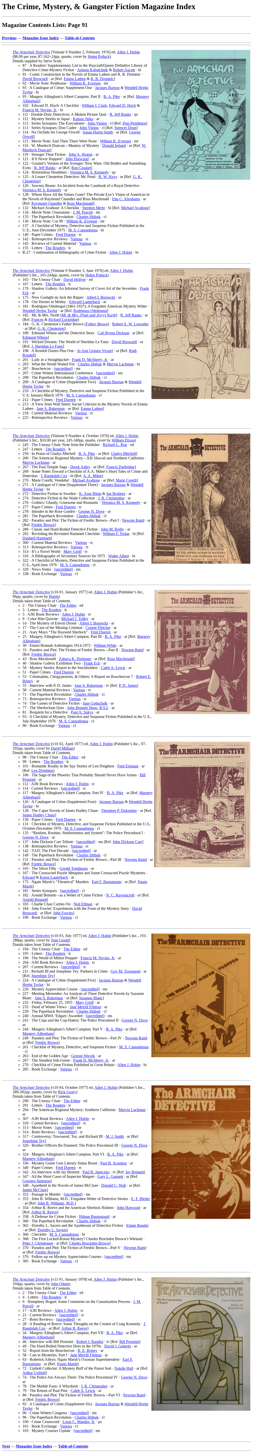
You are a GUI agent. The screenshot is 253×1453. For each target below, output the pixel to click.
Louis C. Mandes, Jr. (79, 1422)
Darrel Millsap (62, 748)
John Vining (97, 123)
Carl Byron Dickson (113, 333)
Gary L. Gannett (110, 1176)
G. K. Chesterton (51, 328)
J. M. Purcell (83, 212)
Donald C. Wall (113, 1185)
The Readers (55, 248)
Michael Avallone (134, 208)
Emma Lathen (75, 79)
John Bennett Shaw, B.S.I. (87, 708)
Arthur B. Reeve (44, 1212)
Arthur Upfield (34, 1373)
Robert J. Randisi (89, 1342)
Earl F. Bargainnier (107, 882)
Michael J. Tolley (74, 619)
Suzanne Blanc (91, 998)
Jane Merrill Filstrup (85, 1007)
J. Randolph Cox (54, 476)
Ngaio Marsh (67, 1364)
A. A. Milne (92, 476)
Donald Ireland (114, 145)
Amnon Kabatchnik (92, 70)
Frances (37, 319)
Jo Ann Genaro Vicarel (95, 351)
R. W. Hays (108, 177)
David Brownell (35, 79)
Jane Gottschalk (95, 703)
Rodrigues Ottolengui (90, 311)
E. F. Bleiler (140, 1199)
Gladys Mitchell (123, 453)
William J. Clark (94, 105)
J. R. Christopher (111, 498)
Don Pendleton (134, 123)
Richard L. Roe (115, 445)
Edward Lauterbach (84, 302)
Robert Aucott (124, 70)
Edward (28, 877)
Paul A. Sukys (82, 712)
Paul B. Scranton (113, 1163)
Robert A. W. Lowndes (130, 324)
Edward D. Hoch (122, 105)
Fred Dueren (66, 234)
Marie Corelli (126, 480)
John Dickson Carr (127, 842)
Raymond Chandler (46, 203)
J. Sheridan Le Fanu (47, 346)
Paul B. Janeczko (96, 1172)
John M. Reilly (112, 529)
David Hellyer (74, 279)
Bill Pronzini (129, 1342)
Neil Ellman (83, 904)
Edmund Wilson (35, 337)
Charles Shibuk (89, 217)
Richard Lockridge (63, 319)
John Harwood (77, 159)
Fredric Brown (42, 525)
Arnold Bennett (34, 899)
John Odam (60, 1284)
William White (105, 645)
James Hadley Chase (38, 815)
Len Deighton (42, 770)
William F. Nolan (116, 534)
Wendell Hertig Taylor (39, 311)
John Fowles (63, 913)
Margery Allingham (37, 1033)
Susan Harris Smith (98, 132)
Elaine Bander (137, 1225)
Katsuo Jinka (83, 119)
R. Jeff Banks (120, 114)
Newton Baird (133, 520)
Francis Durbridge (120, 467)
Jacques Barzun (107, 88)
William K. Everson (85, 83)
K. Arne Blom (90, 494)
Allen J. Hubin (128, 52)
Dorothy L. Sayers (52, 1230)
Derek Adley (80, 467)
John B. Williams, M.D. (56, 1203)
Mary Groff (72, 551)
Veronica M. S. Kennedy (89, 172)
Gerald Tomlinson (74, 868)
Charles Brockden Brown (89, 1243)
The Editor (68, 605)
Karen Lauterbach (54, 877)
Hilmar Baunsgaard (94, 1216)
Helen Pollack (99, 56)
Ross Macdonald (80, 203)
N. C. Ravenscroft (120, 895)
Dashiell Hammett (36, 538)
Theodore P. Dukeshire (119, 810)
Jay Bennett (135, 1172)
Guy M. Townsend (125, 971)
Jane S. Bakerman (51, 408)
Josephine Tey (42, 976)
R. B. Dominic (102, 79)
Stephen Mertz (93, 208)
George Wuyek (83, 1056)
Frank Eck (92, 663)
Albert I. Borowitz (100, 297)
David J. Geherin (117, 1346)
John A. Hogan (80, 154)
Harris (54, 596)
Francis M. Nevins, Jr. (39, 110)
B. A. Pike (112, 96)
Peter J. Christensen (37, 1243)
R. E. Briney (87, 1350)
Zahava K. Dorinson (75, 659)
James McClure (34, 1190)
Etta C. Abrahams (126, 199)
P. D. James (128, 685)
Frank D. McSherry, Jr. (90, 360)
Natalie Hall (123, 1368)
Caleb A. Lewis (113, 668)
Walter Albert (118, 556)
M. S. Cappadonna (83, 230)
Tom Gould (60, 940)
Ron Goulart (81, 168)
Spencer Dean (125, 128)
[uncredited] (63, 368)
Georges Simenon (36, 1181)
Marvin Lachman (120, 364)
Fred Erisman (127, 766)
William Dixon (123, 440)
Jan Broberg (115, 494)
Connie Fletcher (97, 628)
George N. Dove (91, 511)
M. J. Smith (115, 1136)
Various (77, 239)
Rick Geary (67, 1092)
